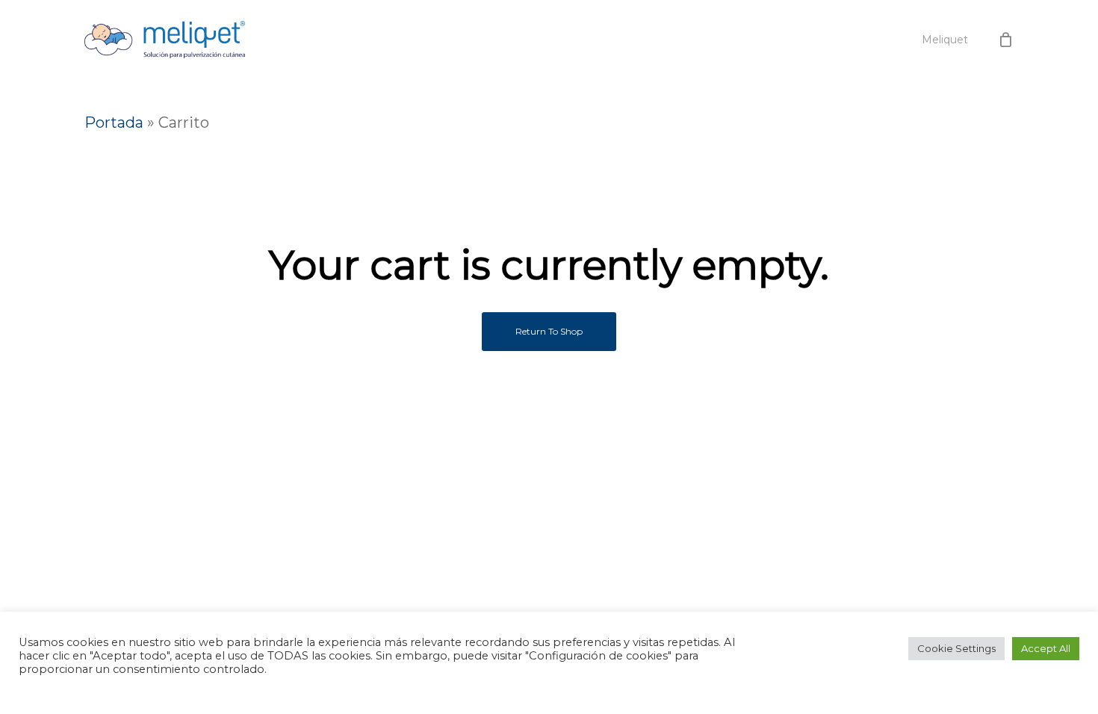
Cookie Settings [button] (956, 648)
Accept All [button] (1045, 648)
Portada (113, 122)
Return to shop (549, 331)
